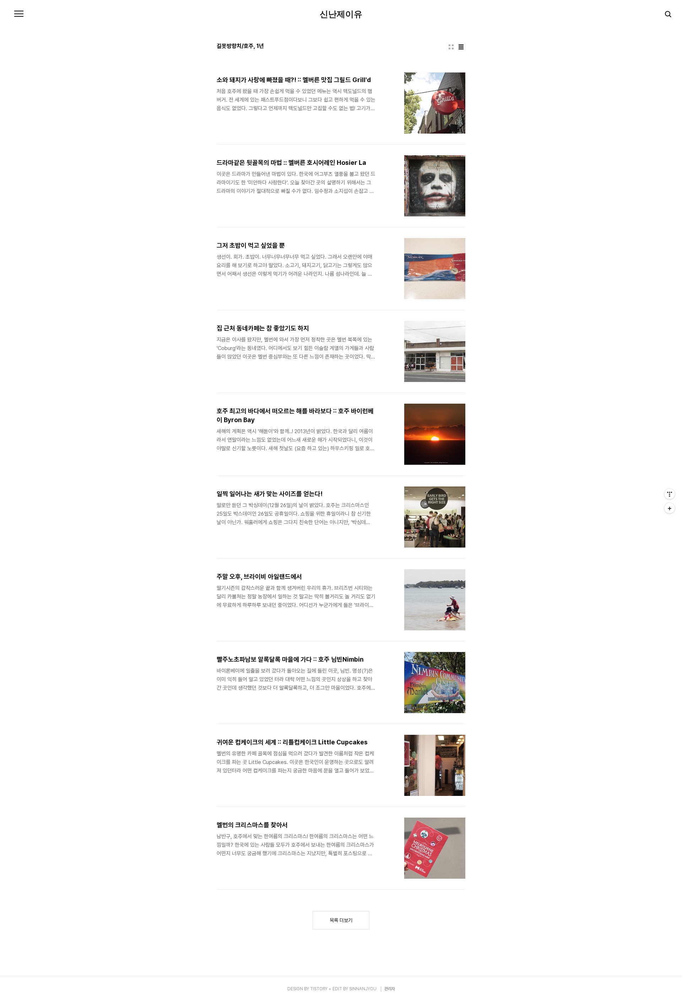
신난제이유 (341, 14)
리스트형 (461, 47)
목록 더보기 (341, 920)
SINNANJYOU (363, 988)
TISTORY (319, 988)
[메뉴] (19, 14)
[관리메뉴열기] (669, 494)
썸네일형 (451, 47)
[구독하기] (669, 508)
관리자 (389, 988)
